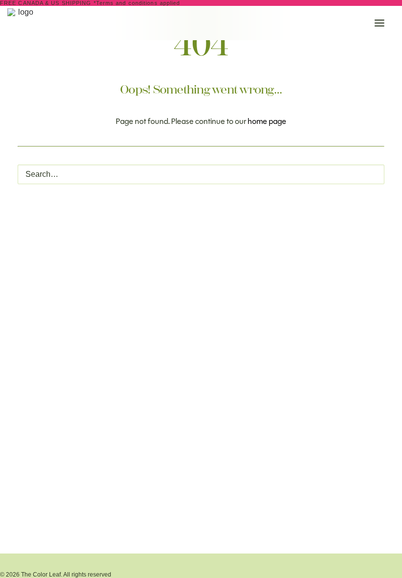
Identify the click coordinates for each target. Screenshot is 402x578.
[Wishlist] (335, 23)
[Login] (319, 23)
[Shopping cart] (350, 23)
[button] (379, 23)
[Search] (303, 23)
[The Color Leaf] (100, 23)
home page (267, 121)
